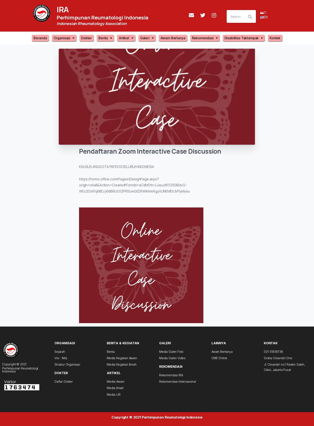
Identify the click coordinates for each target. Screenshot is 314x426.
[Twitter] (203, 15)
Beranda (40, 38)
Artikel (124, 38)
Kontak (275, 38)
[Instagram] (214, 15)
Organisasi (62, 38)
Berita (103, 38)
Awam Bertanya (172, 38)
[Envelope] (191, 15)
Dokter (86, 38)
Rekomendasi (203, 38)
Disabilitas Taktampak (241, 38)
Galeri (145, 38)
